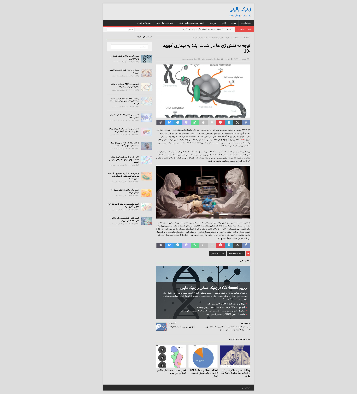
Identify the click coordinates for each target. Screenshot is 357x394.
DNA (242, 139)
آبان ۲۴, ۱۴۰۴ (132, 134)
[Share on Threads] (160, 122)
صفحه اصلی (246, 23)
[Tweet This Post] (237, 122)
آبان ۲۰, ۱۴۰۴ (133, 209)
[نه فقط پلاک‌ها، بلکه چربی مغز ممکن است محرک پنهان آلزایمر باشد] (146, 146)
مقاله (203, 59)
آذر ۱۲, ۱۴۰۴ (133, 90)
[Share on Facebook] (246, 122)
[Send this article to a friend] (212, 122)
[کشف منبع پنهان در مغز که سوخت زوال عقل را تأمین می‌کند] (146, 207)
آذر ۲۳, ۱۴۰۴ (133, 62)
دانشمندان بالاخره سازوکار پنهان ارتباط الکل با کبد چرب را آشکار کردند (124, 130)
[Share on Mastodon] (186, 122)
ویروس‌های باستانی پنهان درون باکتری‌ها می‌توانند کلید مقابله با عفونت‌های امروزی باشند (123, 176)
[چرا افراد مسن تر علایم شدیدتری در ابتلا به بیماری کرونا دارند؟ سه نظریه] (235, 356)
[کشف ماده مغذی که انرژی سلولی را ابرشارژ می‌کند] (146, 193)
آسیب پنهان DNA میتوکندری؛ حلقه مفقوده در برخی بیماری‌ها (221, 307)
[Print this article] (203, 122)
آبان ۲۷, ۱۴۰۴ (132, 120)
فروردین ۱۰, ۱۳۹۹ (240, 59)
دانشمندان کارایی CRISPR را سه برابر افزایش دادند (225, 314)
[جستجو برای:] (121, 29)
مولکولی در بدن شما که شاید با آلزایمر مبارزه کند (226, 304)
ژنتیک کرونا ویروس (217, 253)
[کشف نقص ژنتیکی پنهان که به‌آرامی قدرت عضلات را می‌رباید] (146, 221)
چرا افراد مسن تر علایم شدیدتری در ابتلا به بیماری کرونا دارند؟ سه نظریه (235, 373)
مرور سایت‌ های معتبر (164, 23)
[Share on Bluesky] (169, 122)
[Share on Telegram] (177, 122)
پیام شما (213, 23)
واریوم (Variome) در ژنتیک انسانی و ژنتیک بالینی (213, 288)
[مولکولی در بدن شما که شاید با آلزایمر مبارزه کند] (146, 73)
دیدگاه (218, 59)
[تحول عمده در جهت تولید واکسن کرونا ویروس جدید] (171, 356)
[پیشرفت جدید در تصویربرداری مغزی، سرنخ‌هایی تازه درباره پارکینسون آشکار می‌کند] (146, 101)
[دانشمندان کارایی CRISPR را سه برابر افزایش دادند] (146, 118)
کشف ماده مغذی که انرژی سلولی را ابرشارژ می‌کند (125, 191)
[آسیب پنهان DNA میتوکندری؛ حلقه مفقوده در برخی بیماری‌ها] (146, 87)
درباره (233, 23)
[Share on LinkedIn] (229, 122)
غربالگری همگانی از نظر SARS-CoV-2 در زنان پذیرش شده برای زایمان (204, 373)
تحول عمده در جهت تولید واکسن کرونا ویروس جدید (171, 371)
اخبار (224, 23)
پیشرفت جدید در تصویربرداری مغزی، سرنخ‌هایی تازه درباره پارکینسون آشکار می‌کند (213, 311)
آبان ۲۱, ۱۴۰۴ (133, 181)
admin (227, 59)
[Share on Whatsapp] (195, 122)
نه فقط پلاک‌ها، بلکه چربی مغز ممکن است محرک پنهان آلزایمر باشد (124, 144)
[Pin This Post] (220, 122)
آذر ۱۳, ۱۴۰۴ (133, 76)
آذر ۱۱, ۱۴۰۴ (133, 106)
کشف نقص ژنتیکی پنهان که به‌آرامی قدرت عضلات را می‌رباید (125, 219)
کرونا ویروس (210, 59)
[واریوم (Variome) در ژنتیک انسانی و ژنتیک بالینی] (146, 59)
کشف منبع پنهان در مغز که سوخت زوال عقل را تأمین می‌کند (123, 205)
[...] (224, 299)
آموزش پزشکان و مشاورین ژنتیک (191, 23)
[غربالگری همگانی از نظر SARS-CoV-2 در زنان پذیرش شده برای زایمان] (203, 356)
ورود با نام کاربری (143, 23)
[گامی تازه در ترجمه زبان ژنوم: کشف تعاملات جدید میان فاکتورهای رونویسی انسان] (146, 160)
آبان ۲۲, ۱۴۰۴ (132, 165)
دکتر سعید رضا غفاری (236, 253)
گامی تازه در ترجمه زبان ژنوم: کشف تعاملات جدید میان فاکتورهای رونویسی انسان (124, 159)
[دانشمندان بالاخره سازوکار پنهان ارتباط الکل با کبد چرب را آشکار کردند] (146, 132)
